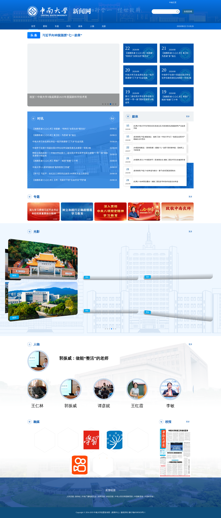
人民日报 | (71, 496)
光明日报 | (102, 496)
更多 (112, 118)
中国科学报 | (149, 496)
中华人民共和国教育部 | (124, 496)
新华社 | (78, 496)
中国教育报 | (139, 496)
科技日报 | (110, 496)
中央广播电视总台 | (90, 496)
